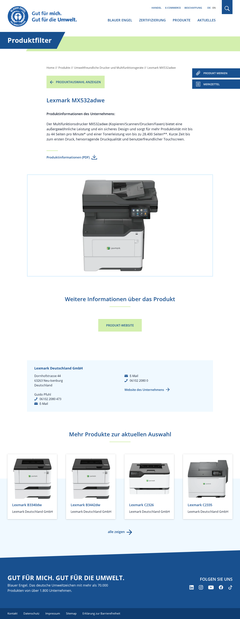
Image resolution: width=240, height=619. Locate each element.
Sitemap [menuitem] (71, 613)
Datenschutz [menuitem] (31, 613)
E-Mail (44, 404)
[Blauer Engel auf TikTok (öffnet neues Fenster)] (230, 587)
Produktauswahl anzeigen (78, 82)
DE (209, 7)
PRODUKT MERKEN (215, 73)
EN (214, 7)
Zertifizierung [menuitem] (152, 20)
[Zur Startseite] (46, 16)
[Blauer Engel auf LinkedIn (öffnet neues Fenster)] (191, 587)
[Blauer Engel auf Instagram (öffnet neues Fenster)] (201, 587)
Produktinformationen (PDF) (68, 157)
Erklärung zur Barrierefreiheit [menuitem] (101, 613)
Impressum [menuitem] (52, 613)
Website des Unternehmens (144, 390)
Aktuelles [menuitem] (206, 20)
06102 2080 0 (139, 380)
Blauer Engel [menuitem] (120, 20)
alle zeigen (116, 531)
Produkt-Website (120, 325)
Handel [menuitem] (156, 7)
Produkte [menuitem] (181, 20)
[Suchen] (227, 8)
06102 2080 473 (50, 399)
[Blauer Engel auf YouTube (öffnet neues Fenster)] (211, 587)
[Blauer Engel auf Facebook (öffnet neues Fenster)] (221, 587)
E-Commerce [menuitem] (173, 7)
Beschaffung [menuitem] (193, 7)
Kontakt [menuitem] (12, 613)
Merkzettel (211, 84)
